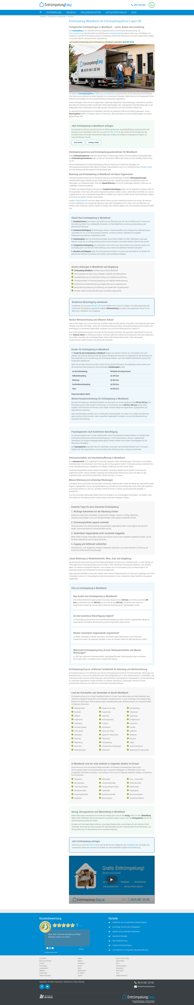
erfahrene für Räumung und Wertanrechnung (95, 94)
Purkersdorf (43, 973)
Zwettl (80, 975)
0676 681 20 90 (112, 132)
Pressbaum (120, 971)
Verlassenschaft (115, 33)
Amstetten (42, 958)
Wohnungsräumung (76, 33)
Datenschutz (68, 982)
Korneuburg (43, 966)
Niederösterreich (82, 201)
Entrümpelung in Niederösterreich (57, 16)
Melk (79, 968)
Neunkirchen (82, 971)
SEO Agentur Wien (150, 1002)
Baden (80, 958)
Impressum (59, 982)
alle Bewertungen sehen (50, 952)
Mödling (42, 971)
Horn (117, 963)
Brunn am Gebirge (45, 961)
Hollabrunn (81, 963)
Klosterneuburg (121, 966)
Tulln (117, 973)
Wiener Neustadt (45, 975)
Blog (75, 982)
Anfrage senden (93, 142)
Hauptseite (43, 16)
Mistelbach (120, 968)
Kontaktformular (132, 845)
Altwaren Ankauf (146, 167)
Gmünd (41, 963)
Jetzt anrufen (140, 5)
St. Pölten (81, 973)
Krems (80, 966)
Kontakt (51, 982)
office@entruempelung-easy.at (146, 986)
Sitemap (81, 982)
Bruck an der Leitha (122, 958)
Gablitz (80, 961)
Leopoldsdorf (43, 968)
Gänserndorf (120, 961)
